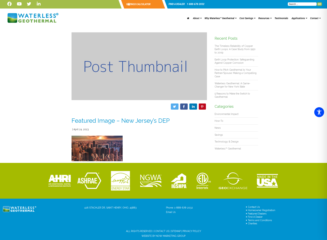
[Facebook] (9, 4)
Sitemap (176, 231)
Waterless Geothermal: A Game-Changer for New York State (232, 85)
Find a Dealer (177, 4)
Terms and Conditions (260, 220)
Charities (252, 223)
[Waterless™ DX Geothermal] (32, 18)
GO (319, 4)
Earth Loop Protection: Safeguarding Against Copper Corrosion (234, 61)
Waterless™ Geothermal (228, 148)
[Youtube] (19, 4)
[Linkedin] (38, 4)
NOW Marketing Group (170, 236)
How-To (219, 120)
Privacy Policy (192, 231)
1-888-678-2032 (195, 4)
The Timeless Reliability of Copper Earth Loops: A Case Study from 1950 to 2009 (235, 49)
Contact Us (254, 207)
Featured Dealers (257, 213)
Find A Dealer (255, 216)
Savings (219, 134)
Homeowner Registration (261, 210)
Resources (263, 18)
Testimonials (281, 18)
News (218, 127)
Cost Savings (246, 18)
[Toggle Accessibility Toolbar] (319, 112)
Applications (298, 18)
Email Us (171, 212)
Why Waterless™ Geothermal (219, 18)
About (196, 18)
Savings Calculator (138, 4)
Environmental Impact (226, 114)
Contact (314, 18)
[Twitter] (29, 4)
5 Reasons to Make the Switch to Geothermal (232, 95)
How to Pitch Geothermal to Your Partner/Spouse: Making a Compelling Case (235, 73)
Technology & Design (227, 141)
